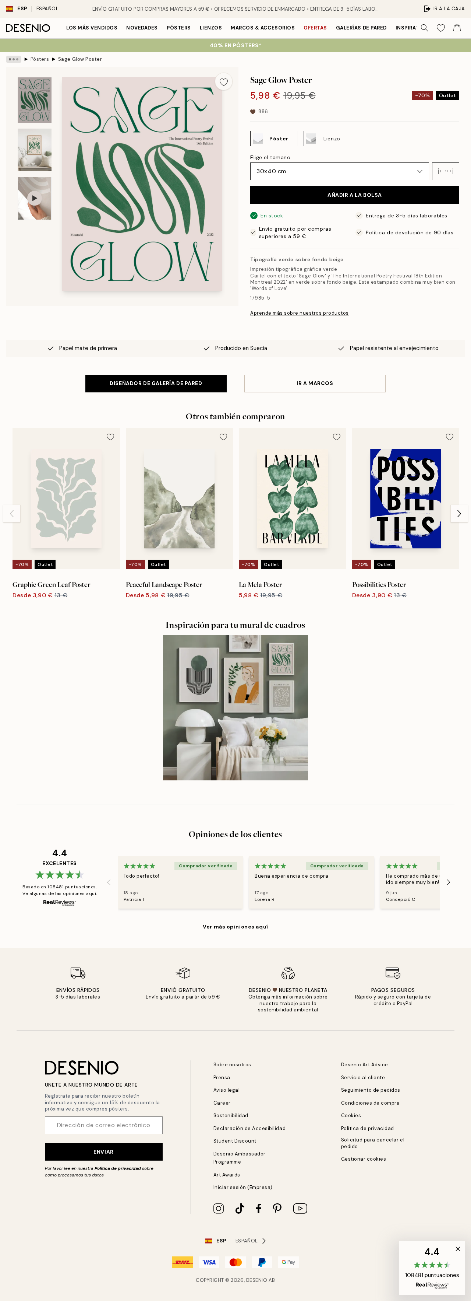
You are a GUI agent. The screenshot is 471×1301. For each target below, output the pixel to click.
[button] (445, 171)
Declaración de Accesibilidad (249, 1128)
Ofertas (315, 28)
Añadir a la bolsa (354, 195)
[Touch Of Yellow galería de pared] (235, 707)
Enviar (103, 1151)
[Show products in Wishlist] (441, 28)
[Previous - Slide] (12, 513)
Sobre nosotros (232, 1065)
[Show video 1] (35, 198)
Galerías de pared (361, 28)
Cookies (351, 1115)
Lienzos (211, 28)
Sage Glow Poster (80, 59)
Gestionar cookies (363, 1159)
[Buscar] (425, 28)
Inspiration (412, 28)
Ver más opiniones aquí (235, 926)
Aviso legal (226, 1090)
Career (222, 1103)
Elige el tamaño (270, 157)
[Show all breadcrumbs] (13, 59)
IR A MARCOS (315, 383)
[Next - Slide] (459, 513)
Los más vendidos (91, 28)
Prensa (221, 1077)
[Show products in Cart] (457, 28)
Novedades (142, 28)
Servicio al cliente (363, 1077)
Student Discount (234, 1141)
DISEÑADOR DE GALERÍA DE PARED (156, 383)
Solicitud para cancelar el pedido (373, 1143)
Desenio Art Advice (364, 1065)
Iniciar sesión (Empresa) (243, 1187)
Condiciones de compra (370, 1103)
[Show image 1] (35, 100)
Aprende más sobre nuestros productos (299, 313)
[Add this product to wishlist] (224, 81)
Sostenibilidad (230, 1115)
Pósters (179, 28)
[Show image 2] (35, 150)
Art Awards (226, 1175)
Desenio (257, 1280)
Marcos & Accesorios (263, 28)
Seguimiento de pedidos (370, 1090)
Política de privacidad (118, 1168)
